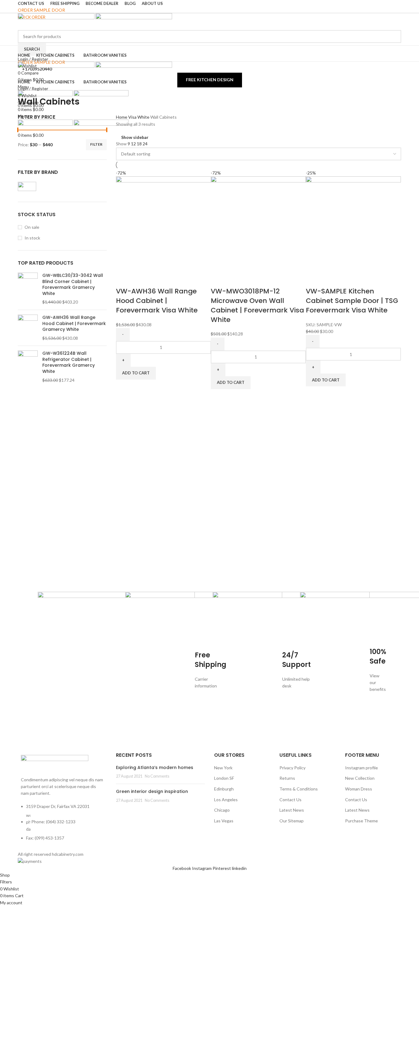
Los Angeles (226, 799)
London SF (224, 778)
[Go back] (25, 88)
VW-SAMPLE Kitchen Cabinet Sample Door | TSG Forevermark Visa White (352, 300)
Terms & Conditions (298, 788)
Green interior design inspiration (152, 791)
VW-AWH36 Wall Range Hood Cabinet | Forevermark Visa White (157, 300)
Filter (96, 144)
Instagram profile (361, 767)
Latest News (291, 810)
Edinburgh (224, 788)
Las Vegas (223, 820)
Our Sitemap (291, 820)
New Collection (360, 778)
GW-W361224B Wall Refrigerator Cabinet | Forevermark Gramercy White (68, 362)
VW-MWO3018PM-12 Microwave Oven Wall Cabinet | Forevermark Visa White (257, 305)
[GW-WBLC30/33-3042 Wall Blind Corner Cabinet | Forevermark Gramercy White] (28, 289)
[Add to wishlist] (156, 279)
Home (122, 117)
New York (223, 767)
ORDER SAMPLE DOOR (41, 10)
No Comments (157, 776)
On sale (32, 227)
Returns (287, 778)
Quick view (140, 279)
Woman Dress (358, 788)
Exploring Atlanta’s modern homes (154, 767)
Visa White (139, 117)
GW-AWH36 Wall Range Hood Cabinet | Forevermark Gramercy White (74, 323)
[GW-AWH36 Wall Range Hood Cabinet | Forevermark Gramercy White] (28, 328)
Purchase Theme (361, 820)
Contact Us (290, 799)
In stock (32, 237)
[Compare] (123, 279)
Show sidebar (134, 137)
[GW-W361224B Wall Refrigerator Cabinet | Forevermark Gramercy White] (28, 366)
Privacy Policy (292, 767)
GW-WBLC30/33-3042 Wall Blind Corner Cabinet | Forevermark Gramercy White (72, 285)
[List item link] (62, 825)
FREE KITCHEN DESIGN (209, 79)
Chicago (222, 810)
